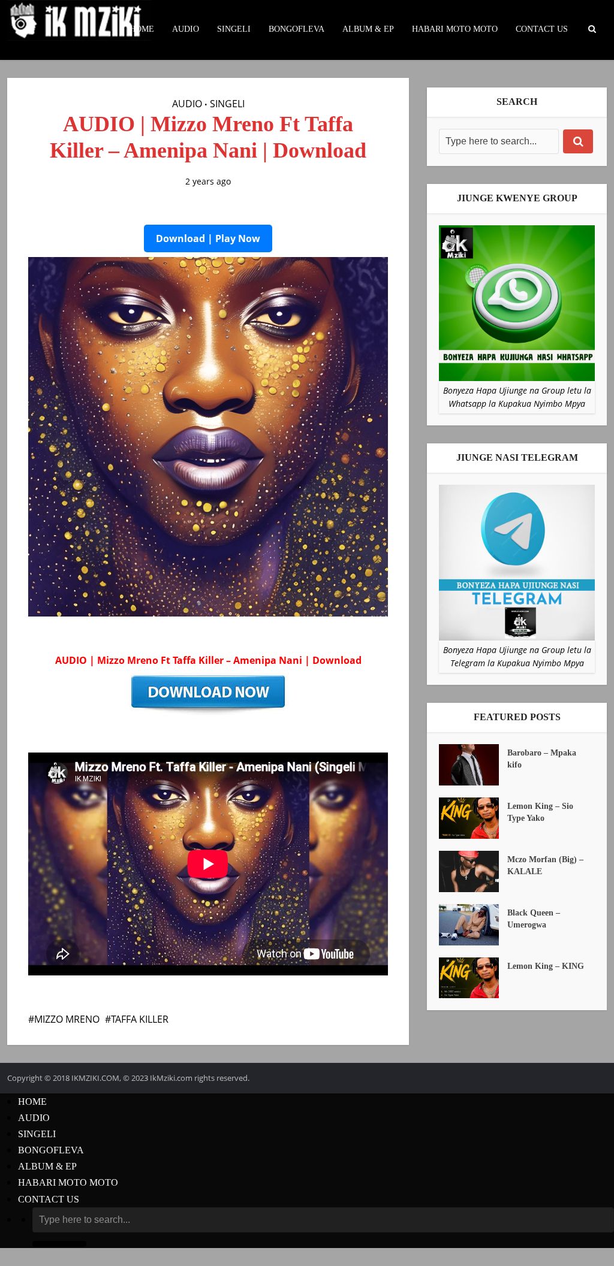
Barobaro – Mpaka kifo (541, 758)
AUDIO (185, 29)
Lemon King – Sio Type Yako (540, 812)
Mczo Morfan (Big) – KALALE (545, 865)
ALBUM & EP (368, 29)
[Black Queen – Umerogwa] (473, 924)
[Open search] (592, 29)
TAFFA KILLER (139, 1019)
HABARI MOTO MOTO (455, 29)
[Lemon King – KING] (473, 978)
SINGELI (234, 29)
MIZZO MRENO (67, 1019)
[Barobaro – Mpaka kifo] (473, 764)
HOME (142, 29)
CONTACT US (542, 29)
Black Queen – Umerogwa (533, 918)
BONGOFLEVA (296, 29)
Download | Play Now (208, 238)
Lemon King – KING (545, 966)
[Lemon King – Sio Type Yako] (473, 818)
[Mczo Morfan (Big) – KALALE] (473, 871)
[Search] (578, 141)
